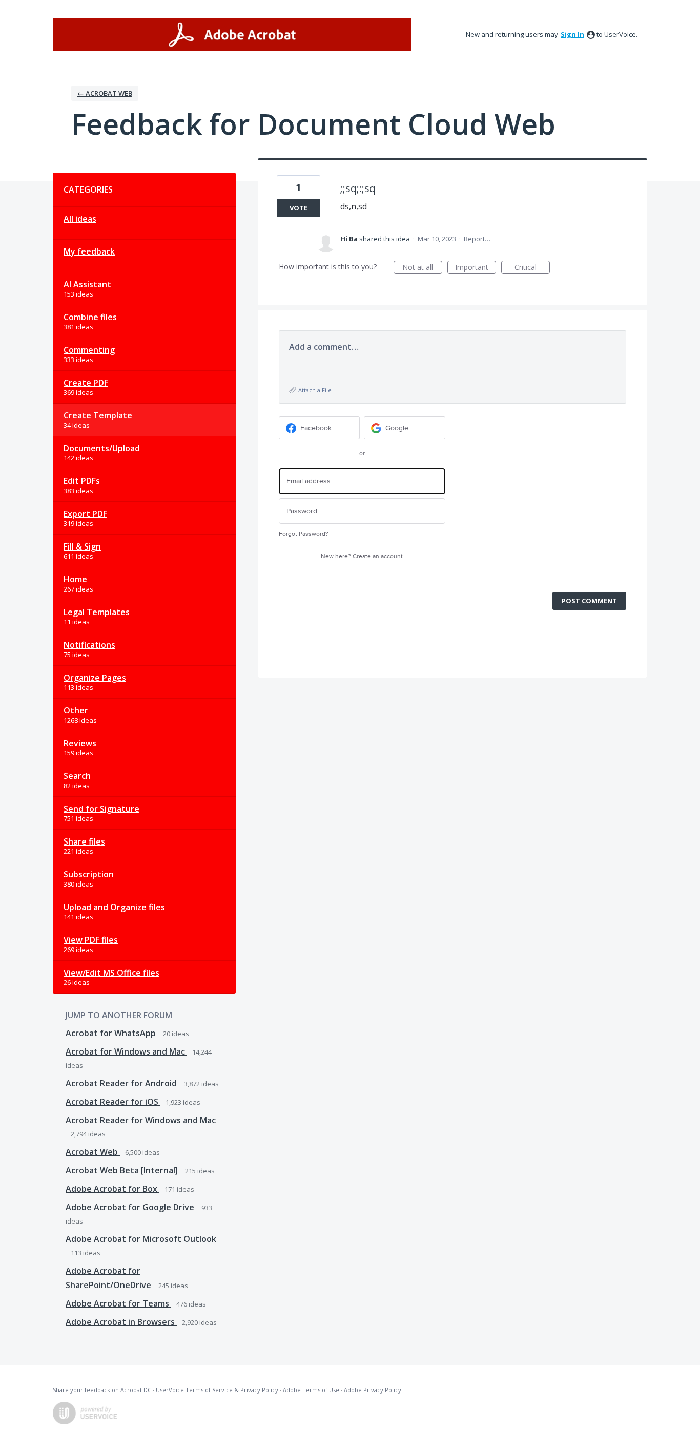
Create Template (98, 415)
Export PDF (85, 513)
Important (475, 268)
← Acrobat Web (104, 93)
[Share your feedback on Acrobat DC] (232, 34)
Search (77, 776)
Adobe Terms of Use (311, 1390)
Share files (84, 841)
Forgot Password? (303, 534)
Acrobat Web (93, 1151)
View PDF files (91, 939)
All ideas (80, 218)
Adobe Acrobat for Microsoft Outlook (141, 1239)
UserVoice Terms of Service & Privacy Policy (217, 1390)
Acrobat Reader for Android (122, 1083)
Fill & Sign (82, 546)
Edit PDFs (82, 481)
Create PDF (86, 382)
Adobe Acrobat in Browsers (121, 1322)
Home (75, 579)
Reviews (80, 743)
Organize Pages (95, 677)
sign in (572, 34)
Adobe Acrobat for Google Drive (131, 1207)
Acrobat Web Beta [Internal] (123, 1170)
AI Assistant (87, 284)
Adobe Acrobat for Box (112, 1188)
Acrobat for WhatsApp (112, 1033)
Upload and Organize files (114, 907)
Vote (298, 208)
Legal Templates (97, 612)
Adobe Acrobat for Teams (118, 1303)
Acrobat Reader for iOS (113, 1101)
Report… (477, 238)
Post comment (589, 600)
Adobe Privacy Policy (372, 1390)
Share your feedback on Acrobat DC (102, 1390)
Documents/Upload (102, 448)
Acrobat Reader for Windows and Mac (141, 1120)
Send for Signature (101, 808)
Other (76, 710)
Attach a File (315, 390)
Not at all (422, 268)
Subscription (89, 874)
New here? (362, 556)
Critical (532, 268)
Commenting (89, 349)
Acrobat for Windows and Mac (126, 1051)
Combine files (90, 317)
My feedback (89, 251)
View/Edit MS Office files (111, 972)
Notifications (89, 644)
